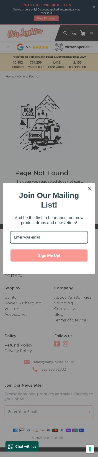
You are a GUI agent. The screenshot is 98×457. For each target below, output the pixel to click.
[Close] (89, 188)
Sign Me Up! (49, 255)
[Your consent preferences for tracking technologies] (90, 449)
